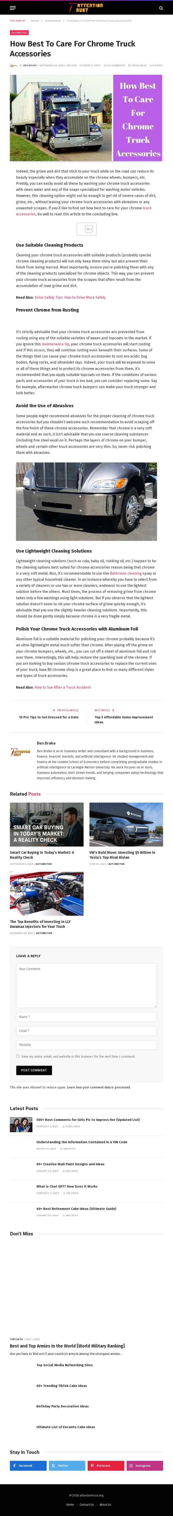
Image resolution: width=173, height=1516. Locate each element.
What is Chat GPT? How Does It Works (67, 1186)
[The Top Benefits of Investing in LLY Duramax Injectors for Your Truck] (47, 894)
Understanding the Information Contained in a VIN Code (81, 1142)
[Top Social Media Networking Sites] (21, 1369)
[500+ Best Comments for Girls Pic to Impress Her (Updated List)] (21, 1124)
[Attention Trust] (86, 8)
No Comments (116, 65)
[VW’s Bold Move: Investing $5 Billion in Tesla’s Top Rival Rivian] (126, 825)
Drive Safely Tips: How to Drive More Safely (70, 297)
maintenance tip (55, 344)
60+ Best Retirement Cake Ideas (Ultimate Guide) (76, 1209)
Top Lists (16, 1339)
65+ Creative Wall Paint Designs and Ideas (70, 1164)
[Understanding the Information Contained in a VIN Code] (21, 1146)
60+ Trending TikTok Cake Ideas (61, 1386)
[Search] (160, 8)
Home (70, 1504)
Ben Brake (30, 65)
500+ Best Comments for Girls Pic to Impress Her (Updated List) (88, 1120)
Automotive (19, 32)
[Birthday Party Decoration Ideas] (21, 1411)
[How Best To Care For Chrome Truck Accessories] (86, 118)
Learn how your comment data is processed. (99, 1087)
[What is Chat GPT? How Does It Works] (21, 1191)
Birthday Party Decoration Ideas (62, 1406)
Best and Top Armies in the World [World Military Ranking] (67, 1346)
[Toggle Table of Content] (87, 229)
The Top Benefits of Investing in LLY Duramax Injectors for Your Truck (40, 924)
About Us (105, 1504)
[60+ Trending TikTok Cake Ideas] (21, 1390)
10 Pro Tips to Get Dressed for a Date (49, 717)
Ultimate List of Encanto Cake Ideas (65, 1427)
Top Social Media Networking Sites (64, 1365)
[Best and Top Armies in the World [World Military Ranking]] (86, 1288)
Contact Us (87, 1504)
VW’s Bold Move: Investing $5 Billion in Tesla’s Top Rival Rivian (122, 855)
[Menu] (13, 8)
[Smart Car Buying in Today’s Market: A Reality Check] (47, 825)
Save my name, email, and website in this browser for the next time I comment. (78, 1056)
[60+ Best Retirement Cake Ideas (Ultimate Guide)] (21, 1213)
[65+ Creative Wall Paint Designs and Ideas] (21, 1169)
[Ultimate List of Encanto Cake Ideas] (21, 1431)
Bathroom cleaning (126, 573)
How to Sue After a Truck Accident (63, 687)
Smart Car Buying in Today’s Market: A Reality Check (42, 855)
